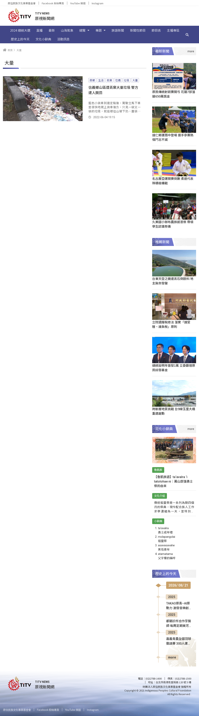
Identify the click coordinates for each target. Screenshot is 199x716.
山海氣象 (67, 30)
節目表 (156, 30)
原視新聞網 (44, 18)
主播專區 (173, 30)
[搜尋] (187, 34)
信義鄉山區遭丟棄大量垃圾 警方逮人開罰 (113, 90)
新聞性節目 (138, 30)
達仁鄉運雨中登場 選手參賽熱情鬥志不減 (172, 137)
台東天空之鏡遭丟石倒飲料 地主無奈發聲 (172, 280)
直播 (39, 30)
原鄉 (92, 80)
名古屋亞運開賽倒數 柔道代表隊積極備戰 (172, 180)
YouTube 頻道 (78, 3)
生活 (101, 80)
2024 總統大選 (20, 30)
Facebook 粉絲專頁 (53, 3)
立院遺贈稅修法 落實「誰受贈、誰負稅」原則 (171, 324)
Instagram (97, 3)
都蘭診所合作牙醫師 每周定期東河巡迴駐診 (179, 623)
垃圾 (126, 80)
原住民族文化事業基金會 (22, 3)
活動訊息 (63, 39)
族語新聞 (118, 30)
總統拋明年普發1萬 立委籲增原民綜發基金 (173, 367)
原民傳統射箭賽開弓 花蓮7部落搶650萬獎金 (173, 93)
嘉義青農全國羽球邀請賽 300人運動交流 (178, 641)
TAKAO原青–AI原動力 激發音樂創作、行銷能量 (178, 606)
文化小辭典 (43, 39)
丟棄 (109, 80)
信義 (118, 80)
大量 (135, 80)
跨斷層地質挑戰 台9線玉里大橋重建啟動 (173, 411)
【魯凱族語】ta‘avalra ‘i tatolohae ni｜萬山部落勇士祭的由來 (173, 481)
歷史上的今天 (20, 39)
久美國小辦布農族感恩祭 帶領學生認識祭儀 (172, 224)
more (172, 657)
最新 (52, 30)
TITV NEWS (42, 13)
